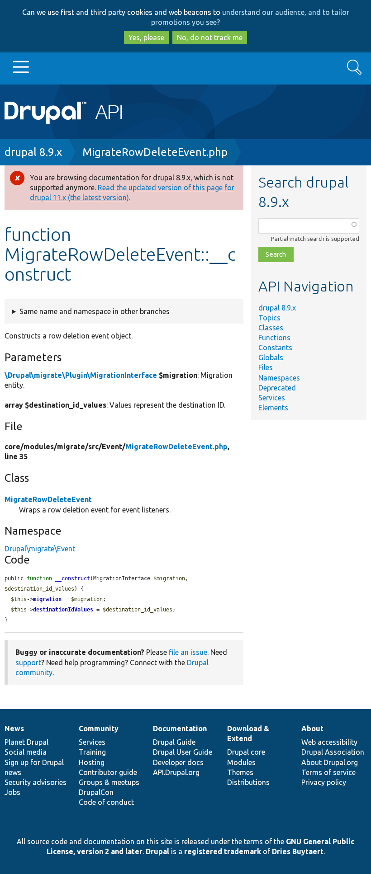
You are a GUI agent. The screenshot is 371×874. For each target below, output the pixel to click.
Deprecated (277, 388)
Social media (26, 752)
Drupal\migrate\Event (40, 549)
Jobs (12, 792)
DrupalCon (96, 792)
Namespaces (279, 378)
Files (265, 367)
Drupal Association (332, 752)
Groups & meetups (109, 782)
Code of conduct (106, 802)
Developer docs (178, 762)
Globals (270, 357)
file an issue (188, 652)
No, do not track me (210, 37)
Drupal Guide (174, 742)
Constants (275, 347)
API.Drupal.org (176, 772)
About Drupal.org (329, 762)
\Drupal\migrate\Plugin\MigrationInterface (81, 375)
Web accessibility (329, 742)
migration (47, 599)
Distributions (248, 782)
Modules (241, 762)
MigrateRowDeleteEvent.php (155, 152)
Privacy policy (323, 782)
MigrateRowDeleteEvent (48, 499)
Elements (273, 408)
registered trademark (222, 851)
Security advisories (36, 782)
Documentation (180, 728)
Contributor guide (108, 772)
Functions (274, 338)
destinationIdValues (63, 609)
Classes (270, 328)
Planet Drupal (26, 742)
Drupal (157, 851)
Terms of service (328, 772)
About (312, 728)
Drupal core (246, 752)
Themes (240, 772)
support (28, 662)
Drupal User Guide (182, 752)
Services (271, 398)
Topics (269, 318)
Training (92, 752)
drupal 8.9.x (33, 152)
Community (99, 728)
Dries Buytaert (297, 851)
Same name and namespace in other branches (94, 311)
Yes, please (146, 37)
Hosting (92, 762)
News (14, 728)
